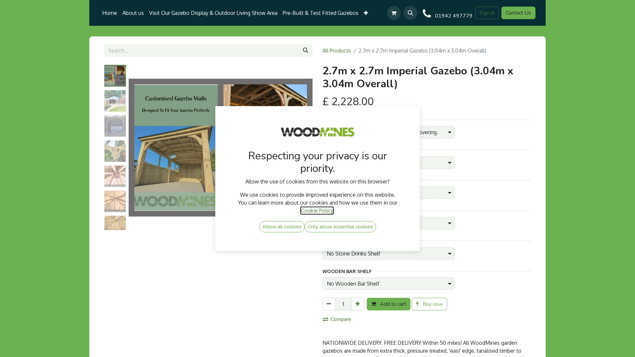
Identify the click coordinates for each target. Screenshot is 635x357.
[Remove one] (328, 304)
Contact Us (518, 13)
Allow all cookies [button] (282, 226)
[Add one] (357, 304)
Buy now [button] (432, 304)
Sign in (487, 13)
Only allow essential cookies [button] (340, 226)
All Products (336, 50)
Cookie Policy (317, 210)
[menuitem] (110, 13)
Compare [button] (341, 319)
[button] (410, 13)
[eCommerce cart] (394, 13)
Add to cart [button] (392, 304)
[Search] (306, 50)
